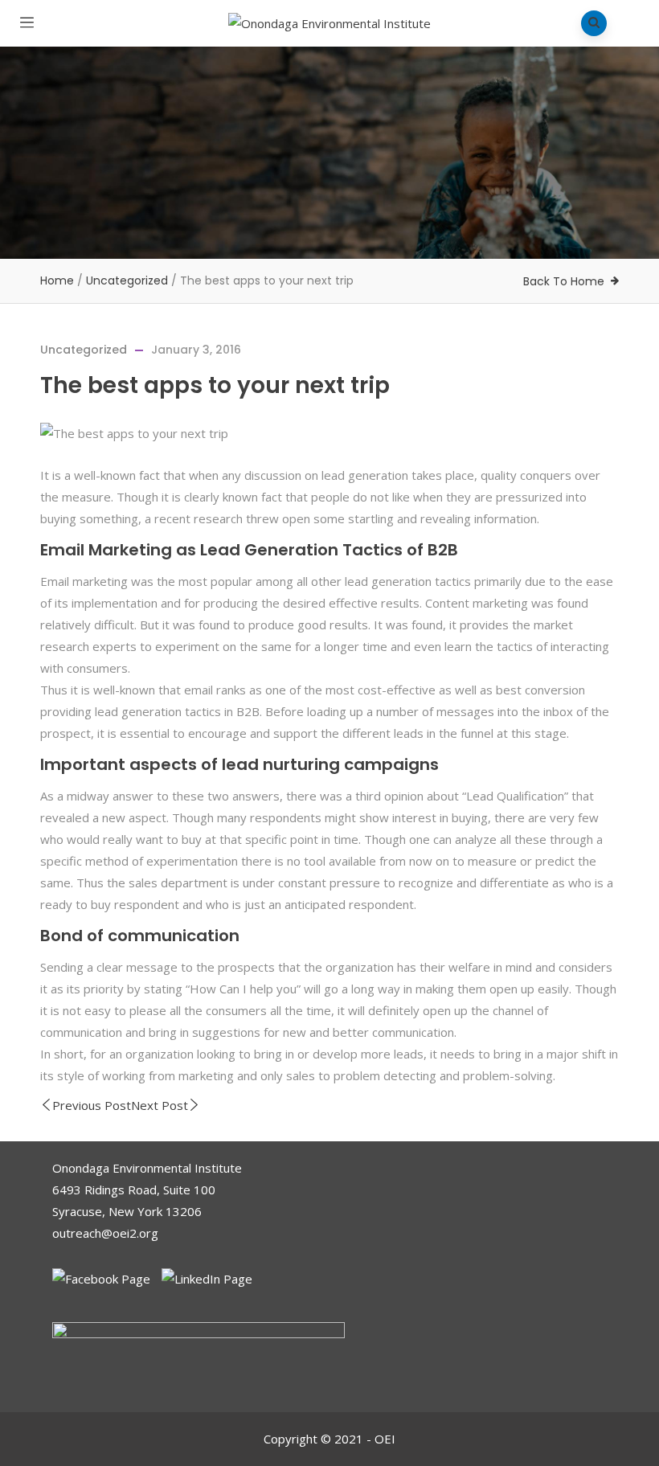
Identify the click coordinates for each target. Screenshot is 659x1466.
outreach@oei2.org (105, 1233)
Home (57, 280)
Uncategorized (127, 280)
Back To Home (563, 281)
